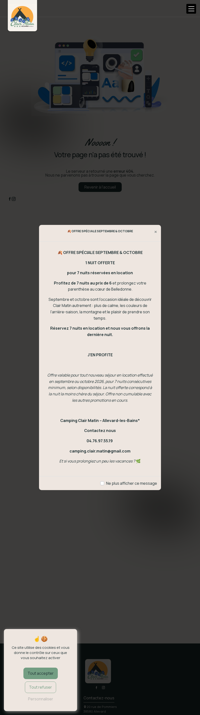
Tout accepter (41, 673)
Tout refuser (40, 687)
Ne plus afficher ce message (131, 483)
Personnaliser (40, 699)
